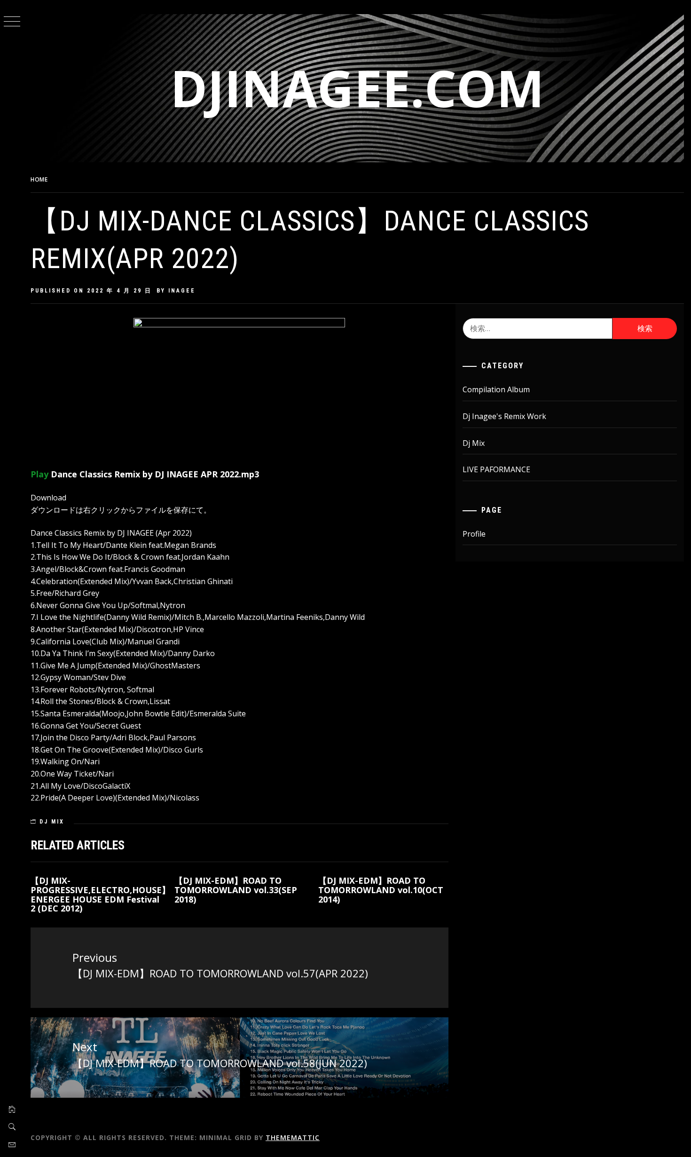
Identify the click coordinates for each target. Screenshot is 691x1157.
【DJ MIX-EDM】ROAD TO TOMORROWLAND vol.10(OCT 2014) (380, 890)
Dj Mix (51, 821)
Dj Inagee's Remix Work (504, 416)
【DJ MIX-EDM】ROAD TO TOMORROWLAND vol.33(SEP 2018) (235, 890)
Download (48, 497)
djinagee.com (357, 88)
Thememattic (293, 1137)
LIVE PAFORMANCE (496, 469)
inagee (182, 290)
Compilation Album (496, 389)
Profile (474, 534)
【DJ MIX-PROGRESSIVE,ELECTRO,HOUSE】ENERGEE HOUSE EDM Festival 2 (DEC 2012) (100, 894)
